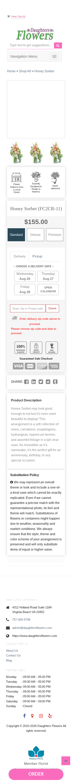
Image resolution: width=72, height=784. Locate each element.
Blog (9, 660)
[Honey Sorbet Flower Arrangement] (16, 152)
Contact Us (13, 655)
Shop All (25, 71)
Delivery (20, 256)
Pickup (37, 256)
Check (52, 308)
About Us (12, 650)
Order (36, 774)
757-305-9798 (21, 619)
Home (11, 71)
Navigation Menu (23, 56)
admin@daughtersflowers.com (32, 627)
